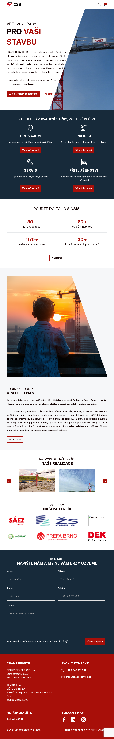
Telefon (61, 588)
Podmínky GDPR (15, 719)
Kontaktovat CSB (54, 93)
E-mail (10, 588)
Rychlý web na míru (75, 729)
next (105, 481)
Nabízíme (57, 257)
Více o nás (15, 439)
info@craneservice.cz (78, 676)
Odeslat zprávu (95, 641)
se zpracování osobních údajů (53, 641)
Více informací (30, 150)
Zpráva (10, 605)
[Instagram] (83, 719)
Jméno (10, 571)
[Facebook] (63, 719)
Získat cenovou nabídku (23, 93)
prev (9, 481)
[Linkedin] (73, 719)
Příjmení (61, 571)
